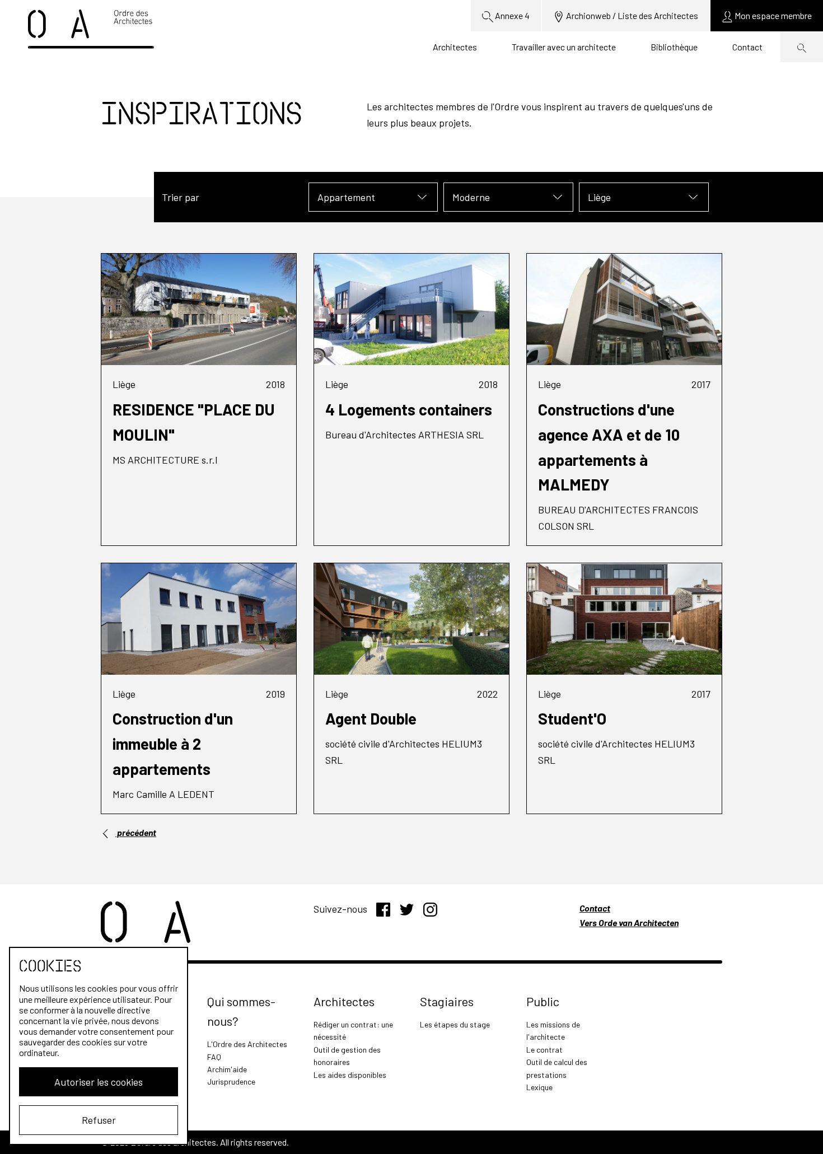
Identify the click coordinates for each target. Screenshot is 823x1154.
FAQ (214, 1057)
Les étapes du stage (455, 1024)
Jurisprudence (231, 1081)
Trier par (180, 197)
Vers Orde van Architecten (629, 922)
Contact (747, 46)
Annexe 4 (511, 15)
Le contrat (544, 1049)
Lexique (539, 1087)
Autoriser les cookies (98, 1082)
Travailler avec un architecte (564, 46)
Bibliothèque (674, 46)
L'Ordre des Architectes (247, 1044)
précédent (135, 832)
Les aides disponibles (350, 1075)
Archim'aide (227, 1069)
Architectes (455, 46)
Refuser (99, 1120)
